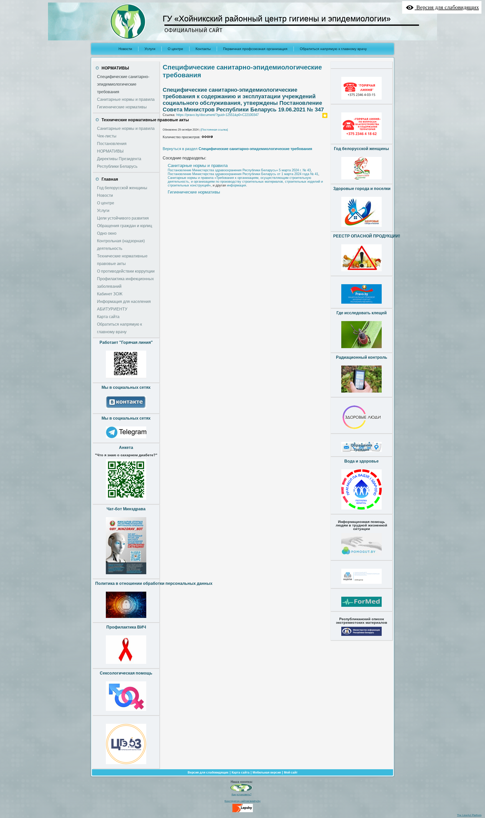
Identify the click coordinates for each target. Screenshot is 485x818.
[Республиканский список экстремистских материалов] (361, 637)
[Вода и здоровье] (361, 511)
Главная (110, 179)
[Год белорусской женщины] (361, 181)
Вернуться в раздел (237, 149)
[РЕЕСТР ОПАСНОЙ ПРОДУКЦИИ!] (361, 273)
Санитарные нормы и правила (198, 165)
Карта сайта (241, 772)
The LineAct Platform (469, 815)
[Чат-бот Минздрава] (126, 575)
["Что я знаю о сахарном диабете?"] (126, 501)
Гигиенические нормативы (194, 192)
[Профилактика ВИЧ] (126, 665)
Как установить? (242, 794)
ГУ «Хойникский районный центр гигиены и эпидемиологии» (277, 18)
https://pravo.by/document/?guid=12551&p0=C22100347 (217, 115)
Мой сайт (291, 772)
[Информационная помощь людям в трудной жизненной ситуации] (361, 557)
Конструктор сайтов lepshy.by (242, 801)
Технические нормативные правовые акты (145, 120)
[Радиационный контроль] (361, 394)
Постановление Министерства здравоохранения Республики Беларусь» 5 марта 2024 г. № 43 (239, 170)
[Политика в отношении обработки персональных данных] (126, 619)
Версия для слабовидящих (208, 772)
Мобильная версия (267, 772)
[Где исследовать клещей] (361, 349)
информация (236, 185)
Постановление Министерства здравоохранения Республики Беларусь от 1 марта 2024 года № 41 (243, 174)
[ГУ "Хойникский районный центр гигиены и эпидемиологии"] (241, 790)
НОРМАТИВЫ (115, 68)
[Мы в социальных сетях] (126, 410)
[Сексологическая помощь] (126, 712)
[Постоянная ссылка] (214, 129)
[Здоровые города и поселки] (361, 228)
